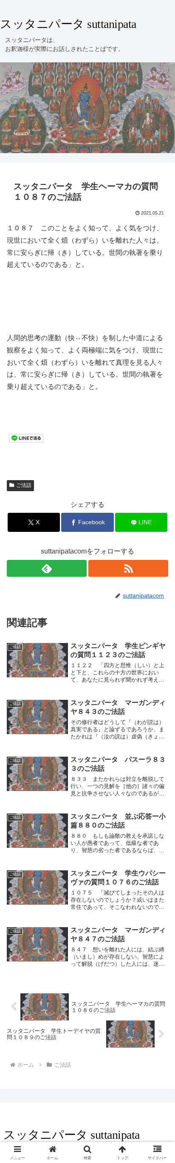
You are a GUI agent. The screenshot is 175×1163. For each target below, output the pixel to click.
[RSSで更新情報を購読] (128, 568)
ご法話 (23, 485)
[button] (157, 1053)
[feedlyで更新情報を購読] (47, 568)
